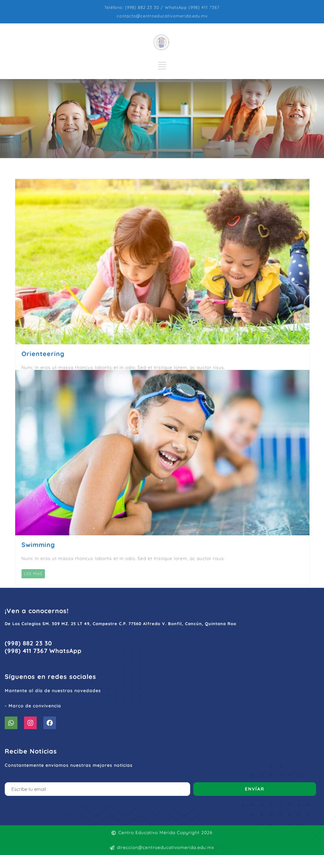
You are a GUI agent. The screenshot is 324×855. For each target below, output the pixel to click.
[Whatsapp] (11, 723)
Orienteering (43, 354)
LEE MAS (33, 573)
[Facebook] (49, 723)
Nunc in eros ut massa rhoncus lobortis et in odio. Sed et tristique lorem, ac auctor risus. (123, 558)
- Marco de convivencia (33, 706)
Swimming (38, 545)
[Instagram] (30, 723)
